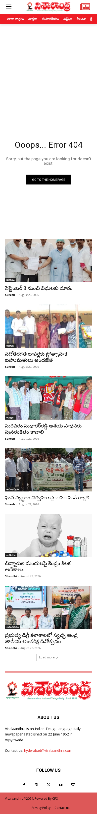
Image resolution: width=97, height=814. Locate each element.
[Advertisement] (48, 74)
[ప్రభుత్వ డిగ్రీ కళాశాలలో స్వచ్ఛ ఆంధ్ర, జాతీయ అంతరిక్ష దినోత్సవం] (48, 607)
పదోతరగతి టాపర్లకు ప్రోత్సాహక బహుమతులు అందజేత (36, 357)
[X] (48, 785)
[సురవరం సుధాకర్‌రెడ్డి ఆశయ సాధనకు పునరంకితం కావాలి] (48, 398)
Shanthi (11, 576)
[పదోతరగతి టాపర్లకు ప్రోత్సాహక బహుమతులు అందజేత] (48, 326)
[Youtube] (61, 785)
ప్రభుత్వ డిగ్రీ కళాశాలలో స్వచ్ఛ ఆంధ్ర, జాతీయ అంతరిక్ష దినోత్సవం (42, 638)
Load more (47, 657)
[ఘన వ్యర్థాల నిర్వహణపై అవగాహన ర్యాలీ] (48, 469)
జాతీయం (10, 555)
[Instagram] (36, 785)
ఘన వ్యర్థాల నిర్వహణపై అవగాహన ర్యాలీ (47, 498)
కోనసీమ (10, 280)
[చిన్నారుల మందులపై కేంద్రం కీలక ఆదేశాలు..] (48, 535)
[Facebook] (24, 785)
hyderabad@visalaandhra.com (48, 750)
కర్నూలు (10, 345)
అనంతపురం (12, 489)
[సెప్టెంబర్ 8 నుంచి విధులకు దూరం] (48, 260)
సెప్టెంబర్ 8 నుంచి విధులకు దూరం (39, 288)
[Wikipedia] (73, 785)
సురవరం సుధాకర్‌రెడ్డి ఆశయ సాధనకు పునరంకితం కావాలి (43, 429)
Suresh (10, 295)
